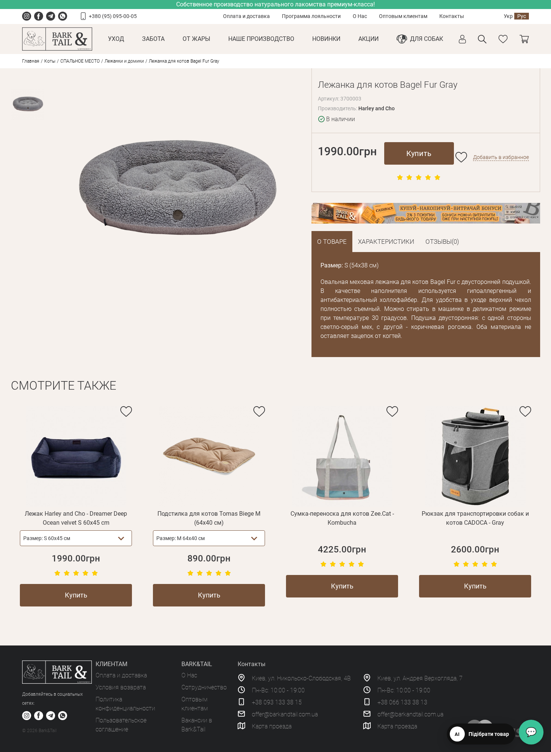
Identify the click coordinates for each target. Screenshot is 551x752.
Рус (521, 16)
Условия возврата (121, 687)
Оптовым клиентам (403, 16)
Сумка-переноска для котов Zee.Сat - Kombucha (342, 518)
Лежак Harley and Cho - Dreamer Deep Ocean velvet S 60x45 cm (76, 518)
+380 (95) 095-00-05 (113, 16)
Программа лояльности (311, 16)
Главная (30, 61)
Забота (153, 38)
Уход (116, 38)
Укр (508, 16)
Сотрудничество (204, 687)
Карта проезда (272, 726)
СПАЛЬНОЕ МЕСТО (80, 61)
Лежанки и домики (124, 61)
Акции (368, 38)
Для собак (426, 38)
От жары (196, 38)
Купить (418, 153)
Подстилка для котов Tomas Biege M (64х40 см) (209, 518)
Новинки (326, 38)
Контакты (451, 16)
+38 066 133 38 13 (402, 702)
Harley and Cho (376, 108)
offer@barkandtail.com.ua (285, 714)
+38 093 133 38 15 (277, 702)
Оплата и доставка (246, 16)
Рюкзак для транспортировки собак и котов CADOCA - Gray (475, 518)
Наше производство (261, 38)
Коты (49, 61)
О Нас (360, 16)
